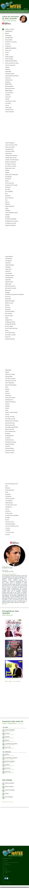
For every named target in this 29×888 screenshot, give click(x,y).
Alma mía (7, 44)
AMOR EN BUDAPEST (11, 61)
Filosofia (7, 214)
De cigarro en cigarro (10, 164)
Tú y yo (7, 509)
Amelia (7, 52)
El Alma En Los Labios (11, 42)
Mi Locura (7, 307)
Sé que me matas (9, 452)
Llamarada (8, 279)
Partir (6, 387)
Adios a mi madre (9, 29)
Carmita (7, 99)
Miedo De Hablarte (10, 300)
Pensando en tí (9, 399)
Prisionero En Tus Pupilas (11, 420)
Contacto (6, 863)
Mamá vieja (8, 284)
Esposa (7, 202)
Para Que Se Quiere (10, 378)
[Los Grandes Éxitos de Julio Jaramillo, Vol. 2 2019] (14, 667)
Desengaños (8, 176)
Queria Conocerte (9, 429)
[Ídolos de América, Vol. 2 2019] (14, 647)
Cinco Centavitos (9, 111)
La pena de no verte (10, 397)
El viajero (7, 517)
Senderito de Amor (10, 450)
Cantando (7, 94)
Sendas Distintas (9, 448)
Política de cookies (8, 871)
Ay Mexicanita (8, 80)
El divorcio (8, 187)
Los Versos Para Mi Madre (11, 515)
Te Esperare (8, 496)
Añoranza (7, 69)
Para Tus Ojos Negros (10, 385)
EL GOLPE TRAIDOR (10, 219)
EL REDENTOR (9, 435)
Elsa (6, 193)
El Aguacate (8, 35)
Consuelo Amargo (9, 151)
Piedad (7, 408)
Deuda (7, 181)
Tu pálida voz (8, 507)
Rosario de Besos (9, 444)
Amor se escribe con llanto (12, 63)
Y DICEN (7, 530)
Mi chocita (7, 296)
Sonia (6, 492)
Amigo (7, 54)
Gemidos (7, 216)
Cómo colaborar (7, 864)
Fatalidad (7, 210)
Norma (7, 330)
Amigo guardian (9, 56)
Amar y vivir (8, 50)
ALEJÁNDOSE (9, 37)
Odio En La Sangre (10, 374)
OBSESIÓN (8, 370)
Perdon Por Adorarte (10, 401)
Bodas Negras (8, 90)
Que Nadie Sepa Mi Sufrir (11, 427)
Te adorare (8, 494)
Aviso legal (6, 870)
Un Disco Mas (8, 513)
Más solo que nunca (10, 286)
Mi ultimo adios (9, 315)
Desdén (7, 172)
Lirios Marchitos (9, 277)
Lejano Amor (8, 269)
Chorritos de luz (9, 109)
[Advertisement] (14, 127)
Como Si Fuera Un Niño (11, 145)
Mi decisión (8, 298)
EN (27, 8)
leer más (4, 603)
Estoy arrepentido (9, 206)
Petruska (7, 406)
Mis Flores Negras (9, 311)
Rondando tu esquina (10, 442)
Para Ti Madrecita (9, 382)
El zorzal (7, 534)
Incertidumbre (8, 258)
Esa (6, 200)
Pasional (7, 393)
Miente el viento (9, 303)
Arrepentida (8, 71)
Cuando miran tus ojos (11, 157)
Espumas (7, 204)
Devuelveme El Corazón (11, 185)
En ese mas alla (9, 197)
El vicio (7, 519)
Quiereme (7, 433)
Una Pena (7, 511)
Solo (6, 485)
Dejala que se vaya (10, 168)
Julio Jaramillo (9, 723)
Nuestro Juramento (10, 339)
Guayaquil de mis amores (11, 221)
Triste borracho (9, 502)
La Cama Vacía (9, 92)
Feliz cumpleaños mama (11, 212)
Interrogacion (8, 260)
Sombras (7, 488)
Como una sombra (9, 147)
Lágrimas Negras (9, 265)
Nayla (6, 317)
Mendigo (7, 292)
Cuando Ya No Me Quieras (12, 159)
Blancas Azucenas (10, 88)
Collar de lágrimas (9, 142)
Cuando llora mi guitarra (11, 155)
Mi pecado (7, 309)
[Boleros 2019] (14, 628)
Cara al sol (8, 96)
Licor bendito (8, 273)
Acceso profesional (8, 882)
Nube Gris (7, 336)
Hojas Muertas (9, 256)
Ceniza (7, 105)
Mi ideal (7, 305)
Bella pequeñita (9, 86)
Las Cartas (8, 103)
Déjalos (7, 170)
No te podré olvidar (10, 332)
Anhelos (7, 67)
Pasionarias (8, 395)
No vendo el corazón (10, 334)
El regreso (7, 437)
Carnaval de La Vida (10, 101)
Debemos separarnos (10, 161)
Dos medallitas (9, 191)
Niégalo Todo (8, 320)
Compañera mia (9, 149)
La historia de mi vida (10, 223)
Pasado (7, 389)
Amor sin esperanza (10, 65)
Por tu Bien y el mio (10, 418)
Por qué (7, 414)
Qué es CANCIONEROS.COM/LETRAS (12, 862)
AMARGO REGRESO (10, 48)
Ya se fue (7, 528)
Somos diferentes (9, 490)
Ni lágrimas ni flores (10, 322)
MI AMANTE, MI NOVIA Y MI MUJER (14, 294)
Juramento (8, 262)
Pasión (7, 391)
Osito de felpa (8, 376)
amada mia (8, 46)
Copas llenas (8, 153)
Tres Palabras (8, 500)
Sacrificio (7, 446)
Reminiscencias (9, 440)
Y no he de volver (9, 532)
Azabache (7, 82)
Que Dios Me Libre (10, 423)
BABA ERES (8, 84)
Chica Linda (8, 107)
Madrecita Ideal (9, 281)
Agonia (7, 33)
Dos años (7, 189)
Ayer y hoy (8, 77)
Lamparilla (8, 267)
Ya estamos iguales (10, 524)
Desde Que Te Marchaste (11, 174)
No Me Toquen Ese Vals (11, 328)
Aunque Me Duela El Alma (12, 75)
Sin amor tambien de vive (11, 483)
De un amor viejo (9, 183)
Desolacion (8, 178)
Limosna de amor (9, 275)
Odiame (7, 372)
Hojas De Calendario (10, 225)
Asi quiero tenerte (9, 73)
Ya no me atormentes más (11, 526)
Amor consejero (9, 58)
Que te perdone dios (10, 431)
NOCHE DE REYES (10, 324)
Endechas (7, 195)
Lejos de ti (7, 271)
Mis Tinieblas (8, 313)
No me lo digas (9, 326)
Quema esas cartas (10, 425)
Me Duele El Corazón (10, 288)
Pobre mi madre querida (11, 412)
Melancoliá (8, 290)
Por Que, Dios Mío (9, 416)
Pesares (7, 404)
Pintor (6, 410)
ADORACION (8, 31)
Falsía (6, 208)
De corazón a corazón (10, 166)
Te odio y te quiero (9, 498)
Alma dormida (8, 39)
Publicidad (6, 872)
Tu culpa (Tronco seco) (11, 505)
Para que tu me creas (10, 380)
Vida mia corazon (9, 521)
